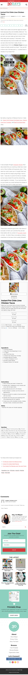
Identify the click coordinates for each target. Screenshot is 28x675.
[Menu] (1, 4)
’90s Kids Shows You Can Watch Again (7, 570)
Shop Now (14, 615)
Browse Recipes (14, 650)
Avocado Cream (22, 233)
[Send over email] (21, 25)
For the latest (14, 1)
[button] (11, 296)
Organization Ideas (14, 652)
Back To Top (20, 669)
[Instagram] (15, 662)
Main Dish (22, 470)
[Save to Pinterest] (12, 25)
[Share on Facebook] (3, 25)
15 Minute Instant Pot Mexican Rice (12, 461)
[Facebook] (10, 662)
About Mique (14, 636)
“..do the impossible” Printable (20, 570)
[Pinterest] (13, 662)
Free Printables (14, 647)
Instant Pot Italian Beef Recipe (11, 464)
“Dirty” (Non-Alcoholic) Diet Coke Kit (7, 583)
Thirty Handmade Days (14, 4)
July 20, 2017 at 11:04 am (10, 501)
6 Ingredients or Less (5, 470)
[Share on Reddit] (16, 25)
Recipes (2, 472)
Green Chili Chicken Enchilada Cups (12, 120)
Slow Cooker (7, 472)
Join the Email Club (14, 659)
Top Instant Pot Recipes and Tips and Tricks (14, 466)
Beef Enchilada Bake (19, 122)
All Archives (12, 470)
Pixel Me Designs (16, 672)
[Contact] (18, 662)
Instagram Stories (18, 164)
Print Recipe (15, 294)
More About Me (18, 521)
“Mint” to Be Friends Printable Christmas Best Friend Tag (20, 584)
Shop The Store (14, 641)
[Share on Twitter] (7, 25)
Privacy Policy (14, 639)
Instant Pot (17, 470)
